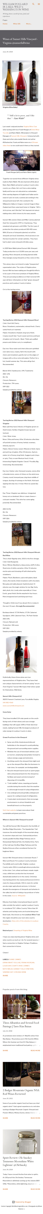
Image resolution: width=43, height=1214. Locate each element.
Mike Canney (24, 966)
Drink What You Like (12, 962)
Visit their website (9, 810)
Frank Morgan (27, 962)
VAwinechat (8, 972)
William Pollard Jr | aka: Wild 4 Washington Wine (16, 6)
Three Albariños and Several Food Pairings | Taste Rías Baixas (21, 1024)
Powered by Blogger (23, 1202)
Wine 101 (16, 24)
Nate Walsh (8, 969)
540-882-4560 (8, 702)
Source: (18, 896)
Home (5, 24)
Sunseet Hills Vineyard (24, 969)
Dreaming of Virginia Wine (23, 930)
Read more (35, 1050)
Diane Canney (15, 959)
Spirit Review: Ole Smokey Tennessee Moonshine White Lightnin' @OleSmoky (18, 1161)
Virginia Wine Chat (30, 126)
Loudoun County (10, 966)
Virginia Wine (20, 972)
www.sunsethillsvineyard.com (13, 706)
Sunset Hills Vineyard (18, 136)
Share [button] (5, 975)
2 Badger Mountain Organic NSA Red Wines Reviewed (21, 1092)
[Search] (33, 4)
